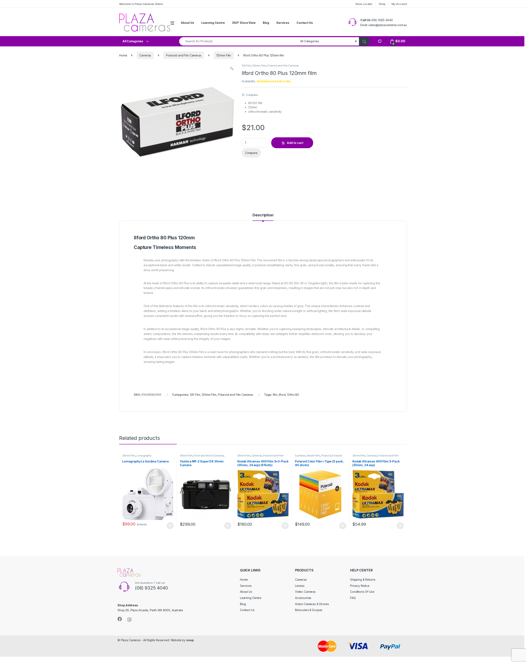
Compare (252, 94)
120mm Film (223, 55)
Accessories (303, 598)
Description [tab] (263, 215)
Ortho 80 (293, 394)
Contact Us (304, 22)
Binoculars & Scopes (308, 610)
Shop (382, 4)
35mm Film (128, 455)
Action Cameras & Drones (312, 604)
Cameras (145, 55)
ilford (282, 394)
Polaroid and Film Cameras (183, 55)
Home (123, 55)
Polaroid (326, 455)
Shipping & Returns (362, 579)
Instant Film (313, 455)
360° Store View (244, 22)
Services (282, 22)
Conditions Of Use (362, 591)
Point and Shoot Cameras (209, 455)
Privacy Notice (359, 585)
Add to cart (295, 142)
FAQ (353, 598)
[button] (231, 68)
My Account (399, 4)
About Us (187, 22)
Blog (266, 22)
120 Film (246, 65)
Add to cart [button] (170, 525)
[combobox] (238, 41)
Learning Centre (213, 22)
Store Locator (364, 4)
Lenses (300, 585)
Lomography (143, 455)
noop (190, 640)
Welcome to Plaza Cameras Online (141, 4)
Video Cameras (305, 591)
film (275, 394)
